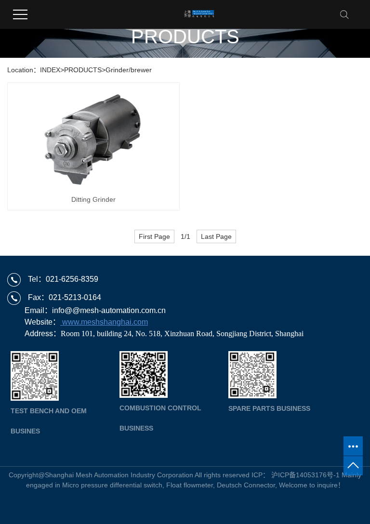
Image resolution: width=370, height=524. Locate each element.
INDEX (50, 70)
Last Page (216, 236)
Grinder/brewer (129, 70)
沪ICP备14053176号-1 (305, 475)
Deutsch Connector (246, 485)
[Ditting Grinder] (93, 138)
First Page (154, 236)
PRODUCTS (83, 70)
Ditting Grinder (93, 199)
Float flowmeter (189, 485)
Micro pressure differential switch (112, 485)
